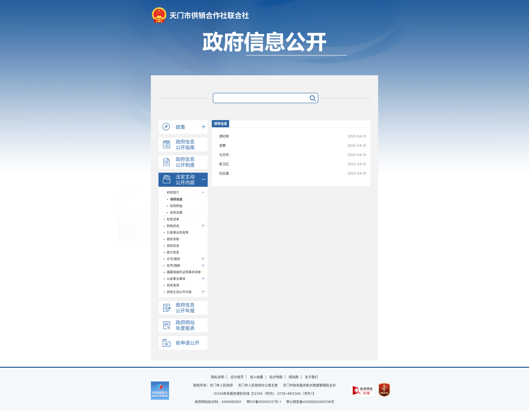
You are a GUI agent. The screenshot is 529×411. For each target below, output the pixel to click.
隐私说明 (217, 377)
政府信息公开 (264, 51)
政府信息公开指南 (185, 144)
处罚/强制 (173, 265)
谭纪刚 (279, 136)
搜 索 (312, 98)
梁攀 (279, 145)
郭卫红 (279, 164)
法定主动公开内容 (185, 179)
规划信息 (173, 246)
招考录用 (173, 285)
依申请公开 (187, 343)
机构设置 (176, 212)
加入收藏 (256, 377)
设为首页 (237, 377)
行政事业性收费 (177, 232)
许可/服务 (173, 259)
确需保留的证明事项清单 (184, 272)
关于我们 (311, 377)
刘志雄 (279, 173)
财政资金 (173, 226)
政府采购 (173, 239)
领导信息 (176, 199)
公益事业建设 (176, 279)
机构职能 (176, 206)
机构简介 (173, 192)
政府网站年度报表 (185, 325)
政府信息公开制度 (185, 162)
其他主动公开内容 (179, 292)
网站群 (294, 377)
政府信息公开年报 (185, 308)
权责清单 (173, 219)
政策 (180, 127)
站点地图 (275, 377)
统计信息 (173, 252)
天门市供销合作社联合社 (209, 15)
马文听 (279, 155)
